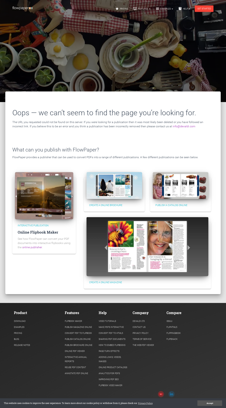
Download (20, 321)
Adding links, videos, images (110, 359)
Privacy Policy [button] (145, 403)
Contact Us (139, 327)
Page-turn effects (109, 351)
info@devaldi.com (184, 126)
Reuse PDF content (75, 367)
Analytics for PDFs (109, 373)
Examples (163, 8)
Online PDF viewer (75, 351)
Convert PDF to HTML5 (111, 333)
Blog (16, 339)
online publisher (32, 247)
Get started (204, 8)
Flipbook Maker (73, 321)
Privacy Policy (140, 333)
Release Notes (22, 345)
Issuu (169, 321)
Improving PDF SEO (109, 379)
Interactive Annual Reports (76, 359)
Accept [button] (210, 403)
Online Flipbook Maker (38, 232)
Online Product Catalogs (113, 367)
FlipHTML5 (171, 327)
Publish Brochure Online (78, 345)
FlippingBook (173, 333)
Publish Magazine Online (78, 327)
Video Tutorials (107, 321)
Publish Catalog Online (78, 339)
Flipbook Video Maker (110, 385)
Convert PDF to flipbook (78, 333)
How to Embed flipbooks (112, 345)
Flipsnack (172, 339)
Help (183, 8)
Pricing (121, 8)
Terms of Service (142, 339)
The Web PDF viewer (143, 345)
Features (141, 8)
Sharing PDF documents (112, 339)
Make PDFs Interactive (111, 327)
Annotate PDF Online (76, 373)
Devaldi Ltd (139, 321)
